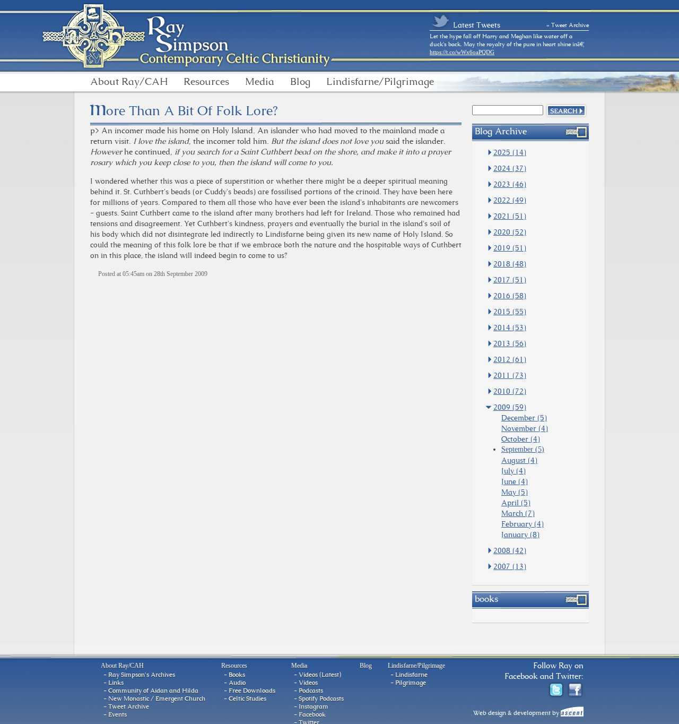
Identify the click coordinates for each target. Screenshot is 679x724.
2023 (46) (509, 184)
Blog (300, 81)
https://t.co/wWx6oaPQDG (462, 52)
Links (116, 682)
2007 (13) (509, 566)
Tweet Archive (128, 706)
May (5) (514, 492)
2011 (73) (509, 375)
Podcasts (311, 690)
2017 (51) (509, 280)
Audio (237, 682)
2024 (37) (509, 168)
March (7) (518, 513)
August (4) (519, 460)
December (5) (524, 418)
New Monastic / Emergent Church (156, 698)
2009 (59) (509, 407)
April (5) (515, 502)
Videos (308, 682)
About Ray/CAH (129, 81)
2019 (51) (509, 248)
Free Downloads (252, 690)
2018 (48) (509, 264)
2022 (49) (509, 200)
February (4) (522, 524)
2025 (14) (509, 152)
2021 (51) (509, 216)
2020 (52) (509, 232)
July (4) (513, 471)
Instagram (313, 706)
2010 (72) (509, 391)
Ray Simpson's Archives (141, 674)
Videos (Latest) (320, 674)
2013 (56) (509, 343)
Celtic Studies (247, 698)
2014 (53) (509, 327)
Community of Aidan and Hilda (153, 690)
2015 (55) (509, 311)
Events (117, 714)
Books (237, 674)
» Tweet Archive (567, 25)
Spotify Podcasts (321, 698)
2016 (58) (509, 295)
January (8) (520, 534)
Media (259, 81)
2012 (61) (509, 359)
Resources (206, 81)
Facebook (312, 714)
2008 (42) (509, 550)
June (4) (514, 481)
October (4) (520, 439)
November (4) (524, 428)
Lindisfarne (411, 674)
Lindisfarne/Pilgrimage (380, 81)
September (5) (522, 449)
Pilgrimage (410, 682)
